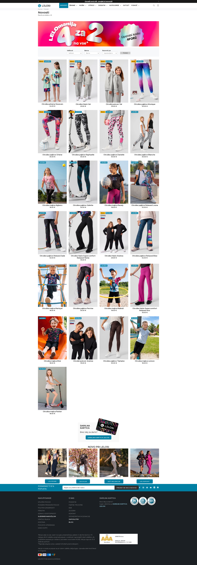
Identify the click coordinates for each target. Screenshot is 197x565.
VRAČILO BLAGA (44, 519)
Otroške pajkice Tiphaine (114, 361)
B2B (70, 508)
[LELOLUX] (83, 463)
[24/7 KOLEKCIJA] (114, 463)
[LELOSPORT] (144, 463)
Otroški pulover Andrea (83, 361)
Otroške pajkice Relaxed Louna (144, 205)
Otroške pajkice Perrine (83, 308)
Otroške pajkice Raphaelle (83, 155)
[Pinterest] (147, 487)
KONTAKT (72, 513)
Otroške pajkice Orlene (52, 155)
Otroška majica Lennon (145, 361)
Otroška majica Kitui (52, 361)
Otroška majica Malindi (114, 308)
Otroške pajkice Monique (144, 104)
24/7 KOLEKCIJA (114, 481)
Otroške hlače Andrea (114, 256)
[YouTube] (150, 487)
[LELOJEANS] (52, 463)
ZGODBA (72, 511)
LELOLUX (83, 481)
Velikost (70, 50)
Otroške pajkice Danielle (114, 155)
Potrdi (125, 53)
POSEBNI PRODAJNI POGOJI (48, 505)
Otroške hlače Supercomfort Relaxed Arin (144, 309)
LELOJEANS (52, 481)
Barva (86, 50)
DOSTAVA (41, 522)
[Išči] (154, 5)
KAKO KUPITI (42, 528)
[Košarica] (157, 5)
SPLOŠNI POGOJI (44, 502)
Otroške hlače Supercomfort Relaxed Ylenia (83, 257)
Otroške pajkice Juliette (83, 205)
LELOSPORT (145, 481)
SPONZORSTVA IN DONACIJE (79, 516)
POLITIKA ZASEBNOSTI (46, 508)
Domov (40, 9)
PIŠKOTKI (41, 511)
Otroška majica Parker (52, 412)
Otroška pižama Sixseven (52, 104)
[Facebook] (139, 487)
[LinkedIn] (154, 487)
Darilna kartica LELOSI (98, 438)
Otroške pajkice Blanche (144, 155)
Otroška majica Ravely (114, 205)
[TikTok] (158, 487)
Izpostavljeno (108, 53)
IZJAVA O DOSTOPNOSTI (47, 513)
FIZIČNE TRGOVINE (76, 505)
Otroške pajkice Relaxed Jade (52, 256)
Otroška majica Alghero (52, 205)
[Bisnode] (119, 539)
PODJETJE (72, 502)
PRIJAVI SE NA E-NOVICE (127, 488)
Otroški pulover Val (114, 104)
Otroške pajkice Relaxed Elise (144, 256)
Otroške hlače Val (83, 104)
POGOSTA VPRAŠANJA (46, 525)
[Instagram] (143, 487)
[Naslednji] (158, 1)
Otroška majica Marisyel (52, 308)
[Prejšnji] (38, 1)
